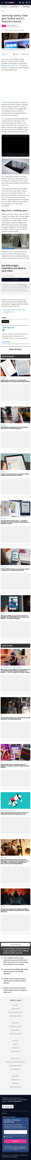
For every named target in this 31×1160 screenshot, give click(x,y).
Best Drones (15, 1083)
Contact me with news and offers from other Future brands (16, 1136)
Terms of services (21, 284)
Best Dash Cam (15, 1079)
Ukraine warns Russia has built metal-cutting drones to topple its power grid (15, 990)
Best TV (15, 1044)
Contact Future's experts (8, 1117)
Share (5, 54)
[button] (29, 2)
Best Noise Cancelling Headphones (15, 1062)
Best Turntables (15, 1058)
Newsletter (26, 54)
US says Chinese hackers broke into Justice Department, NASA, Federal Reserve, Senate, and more (16, 951)
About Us (4, 1113)
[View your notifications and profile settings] (20, 2)
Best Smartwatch (15, 1051)
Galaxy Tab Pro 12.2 (14, 65)
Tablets (3, 11)
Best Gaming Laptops (15, 1026)
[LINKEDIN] (3, 330)
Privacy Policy (21, 1147)
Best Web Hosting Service (16, 1012)
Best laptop (26, 6)
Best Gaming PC (15, 1030)
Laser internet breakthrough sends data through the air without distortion (15, 971)
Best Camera (15, 1076)
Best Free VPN (15, 1008)
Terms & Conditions (14, 1148)
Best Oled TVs (15, 1047)
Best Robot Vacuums (15, 1087)
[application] (15, 144)
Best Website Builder (15, 1016)
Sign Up (15, 1141)
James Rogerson (12, 25)
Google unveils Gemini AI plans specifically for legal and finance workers (14, 981)
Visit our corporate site (14, 1101)
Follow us (17, 54)
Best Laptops (15, 1022)
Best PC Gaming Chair (16, 1033)
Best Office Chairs (15, 1069)
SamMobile (6, 102)
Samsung (5, 59)
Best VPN (15, 1005)
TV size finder (14, 6)
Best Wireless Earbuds (15, 1065)
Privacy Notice (23, 286)
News (3, 26)
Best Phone (15, 1040)
